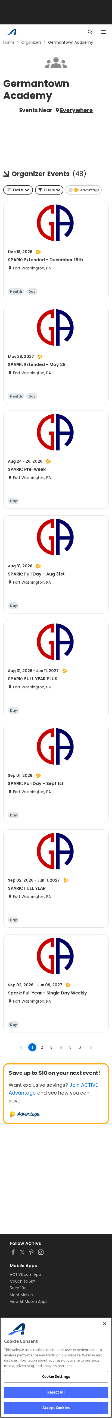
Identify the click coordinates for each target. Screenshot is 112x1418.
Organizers (31, 42)
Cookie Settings (56, 1376)
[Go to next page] (91, 1047)
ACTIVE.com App (25, 1274)
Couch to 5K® (22, 1281)
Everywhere (76, 110)
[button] (49, 190)
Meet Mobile (21, 1295)
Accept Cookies (56, 1407)
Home (9, 42)
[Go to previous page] (21, 1047)
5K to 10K (18, 1288)
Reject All (55, 1392)
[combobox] (18, 190)
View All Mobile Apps (28, 1301)
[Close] (105, 1324)
